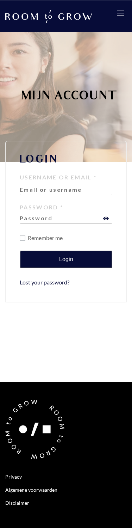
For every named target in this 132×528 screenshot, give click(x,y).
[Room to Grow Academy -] (48, 15)
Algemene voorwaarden (31, 490)
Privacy (13, 477)
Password (41, 207)
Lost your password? (44, 282)
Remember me (45, 237)
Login (66, 259)
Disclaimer (17, 503)
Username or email (58, 177)
